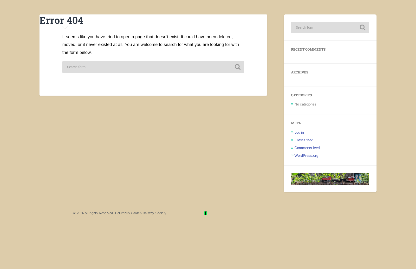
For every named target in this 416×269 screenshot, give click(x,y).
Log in (299, 132)
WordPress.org (306, 155)
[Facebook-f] (205, 213)
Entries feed (303, 140)
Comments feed (307, 148)
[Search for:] (153, 67)
